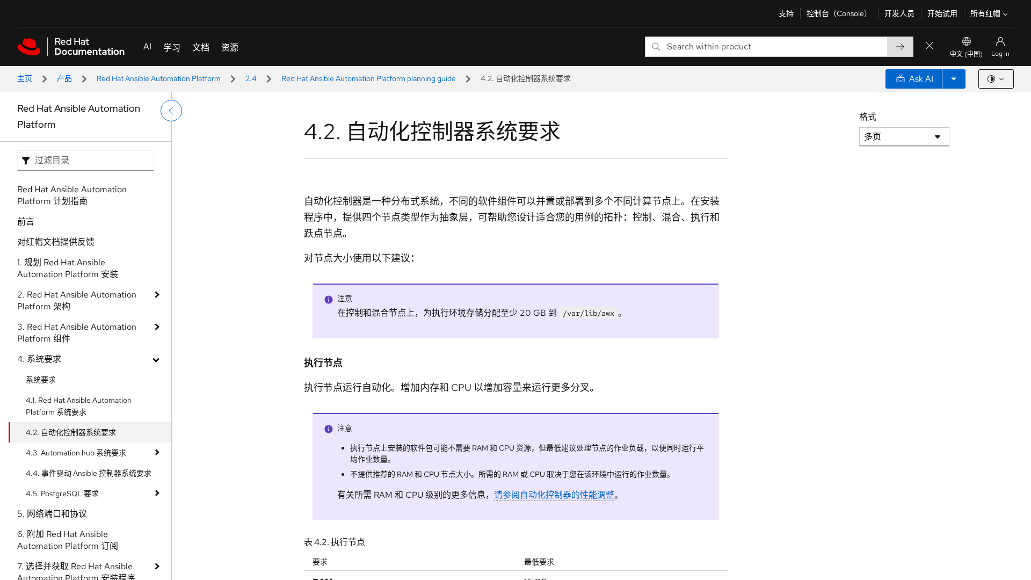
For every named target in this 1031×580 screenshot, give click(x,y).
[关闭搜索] (929, 46)
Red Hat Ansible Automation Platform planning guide (368, 78)
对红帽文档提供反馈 (56, 242)
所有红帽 (985, 13)
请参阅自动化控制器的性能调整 (554, 495)
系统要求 (41, 380)
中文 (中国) (966, 54)
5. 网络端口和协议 (52, 513)
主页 (24, 78)
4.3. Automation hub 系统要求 (76, 453)
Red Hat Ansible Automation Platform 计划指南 (72, 195)
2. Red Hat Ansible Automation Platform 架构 (76, 300)
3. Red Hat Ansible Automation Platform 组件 (76, 332)
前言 (25, 221)
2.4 (251, 78)
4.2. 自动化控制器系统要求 (71, 432)
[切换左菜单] (171, 110)
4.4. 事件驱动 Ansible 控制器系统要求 (88, 473)
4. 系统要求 (39, 359)
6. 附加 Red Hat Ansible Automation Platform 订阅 (67, 540)
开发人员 (899, 13)
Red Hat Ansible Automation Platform (159, 78)
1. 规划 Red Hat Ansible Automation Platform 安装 (67, 268)
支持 (786, 13)
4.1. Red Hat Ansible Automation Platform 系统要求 (79, 406)
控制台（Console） (839, 13)
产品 (64, 78)
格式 (867, 116)
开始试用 (942, 13)
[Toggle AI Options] (953, 79)
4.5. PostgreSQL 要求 (62, 493)
